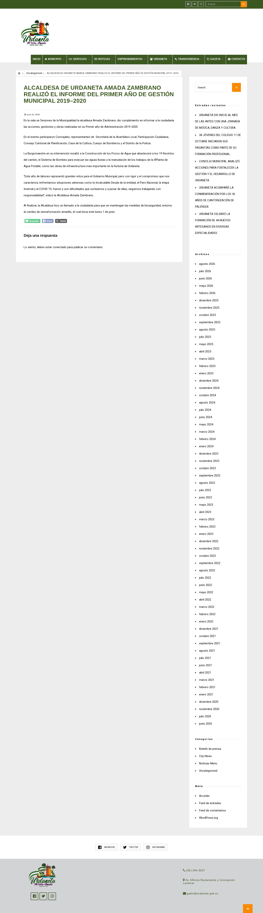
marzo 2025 (206, 358)
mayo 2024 (206, 424)
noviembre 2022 (209, 548)
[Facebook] (188, 4)
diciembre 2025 (208, 300)
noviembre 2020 (209, 709)
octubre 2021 (207, 636)
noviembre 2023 (209, 461)
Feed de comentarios (212, 810)
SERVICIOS (80, 59)
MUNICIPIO (54, 59)
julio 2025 (205, 337)
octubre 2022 (207, 556)
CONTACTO (238, 59)
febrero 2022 (207, 614)
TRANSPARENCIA (188, 59)
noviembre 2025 (209, 307)
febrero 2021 (207, 687)
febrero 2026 (207, 293)
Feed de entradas (210, 803)
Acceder (204, 796)
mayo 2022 (206, 592)
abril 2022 (205, 599)
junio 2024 (205, 417)
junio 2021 (205, 665)
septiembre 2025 (209, 322)
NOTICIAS (104, 59)
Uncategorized (34, 73)
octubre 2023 (207, 468)
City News (205, 756)
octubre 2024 (207, 395)
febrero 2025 (207, 366)
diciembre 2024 (208, 380)
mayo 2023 (206, 504)
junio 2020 (205, 723)
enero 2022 (206, 621)
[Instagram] (201, 4)
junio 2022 (205, 585)
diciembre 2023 (208, 453)
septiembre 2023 (209, 475)
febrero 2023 (207, 526)
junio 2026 (205, 278)
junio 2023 (205, 497)
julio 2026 (205, 271)
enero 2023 (206, 534)
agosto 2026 (207, 264)
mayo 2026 (206, 285)
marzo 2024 (206, 431)
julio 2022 (205, 577)
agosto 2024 (207, 402)
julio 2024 (205, 410)
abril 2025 (205, 351)
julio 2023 (205, 490)
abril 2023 (205, 512)
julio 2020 (205, 716)
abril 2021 (205, 672)
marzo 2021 (206, 680)
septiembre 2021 (209, 643)
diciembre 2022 (208, 541)
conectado (59, 247)
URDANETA (160, 59)
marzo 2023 (206, 519)
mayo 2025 (206, 344)
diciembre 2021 (208, 628)
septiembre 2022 (209, 563)
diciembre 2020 (208, 701)
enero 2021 (206, 694)
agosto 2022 (207, 570)
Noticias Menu (208, 763)
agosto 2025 (207, 329)
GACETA (215, 59)
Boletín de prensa (210, 749)
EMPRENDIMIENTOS (130, 59)
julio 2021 (205, 658)
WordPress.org (208, 817)
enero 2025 (206, 373)
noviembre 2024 (209, 388)
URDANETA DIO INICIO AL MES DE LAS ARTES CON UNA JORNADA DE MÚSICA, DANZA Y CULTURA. (217, 121)
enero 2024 (206, 446)
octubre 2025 (207, 315)
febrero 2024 (207, 439)
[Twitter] (195, 4)
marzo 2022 (206, 607)
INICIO (36, 59)
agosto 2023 (207, 483)
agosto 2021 (207, 650)
